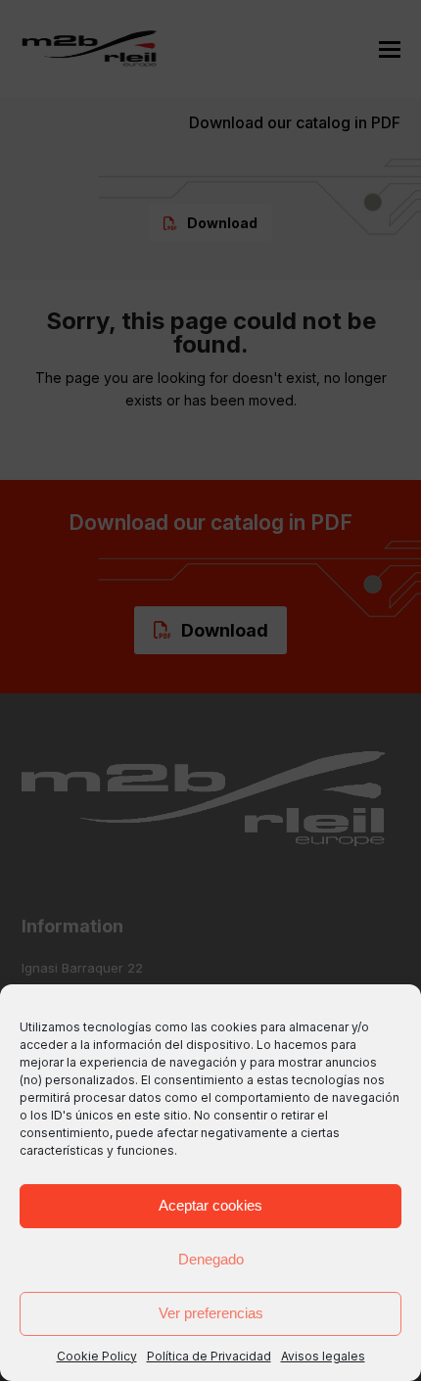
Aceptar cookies (210, 1205)
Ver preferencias (211, 1313)
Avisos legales (323, 1356)
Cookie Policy (97, 1356)
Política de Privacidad (209, 1356)
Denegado (211, 1259)
